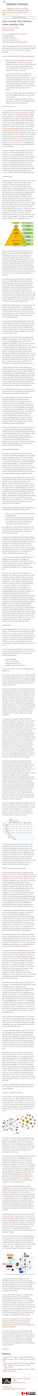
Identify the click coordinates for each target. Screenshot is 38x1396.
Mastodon (19, 1174)
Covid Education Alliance (20, 373)
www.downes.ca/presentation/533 (16, 99)
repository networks (8, 1321)
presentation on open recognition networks (15, 876)
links (15, 557)
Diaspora (21, 1162)
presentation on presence (21, 575)
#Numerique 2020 (11, 75)
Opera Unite (6, 1162)
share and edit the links (25, 60)
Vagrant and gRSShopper (10, 1220)
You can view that (22, 721)
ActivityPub (25, 1176)
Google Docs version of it (26, 954)
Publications (12, 10)
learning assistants (24, 1323)
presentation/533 (15, 894)
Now (25, 12)
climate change (22, 114)
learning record (7, 1323)
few (13, 557)
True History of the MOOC (19, 347)
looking (18, 359)
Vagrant (11, 1218)
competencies (13, 397)
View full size (23, 34)
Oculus (17, 519)
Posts (27, 10)
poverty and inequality (12, 128)
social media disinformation (10, 130)
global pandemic (14, 132)
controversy (7, 429)
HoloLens (11, 517)
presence (5, 575)
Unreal (7, 479)
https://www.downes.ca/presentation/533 (14, 42)
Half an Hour (6, 28)
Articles (5, 12)
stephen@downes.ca (18, 1382)
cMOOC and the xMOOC (18, 353)
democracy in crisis (14, 116)
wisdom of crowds (16, 807)
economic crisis (13, 142)
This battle (11, 493)
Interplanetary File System (23, 1172)
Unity (32, 477)
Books (5, 10)
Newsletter (20, 10)
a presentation (12, 952)
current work (8, 152)
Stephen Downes (9, 30)
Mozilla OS (14, 1162)
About (20, 12)
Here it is (27, 1100)
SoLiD (19, 1164)
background (14, 651)
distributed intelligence (9, 1327)
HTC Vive (9, 513)
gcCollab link (9, 922)
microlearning (20, 437)
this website (12, 1180)
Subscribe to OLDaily (19, 17)
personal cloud (19, 1321)
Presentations (13, 12)
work (20, 651)
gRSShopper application (10, 1190)
